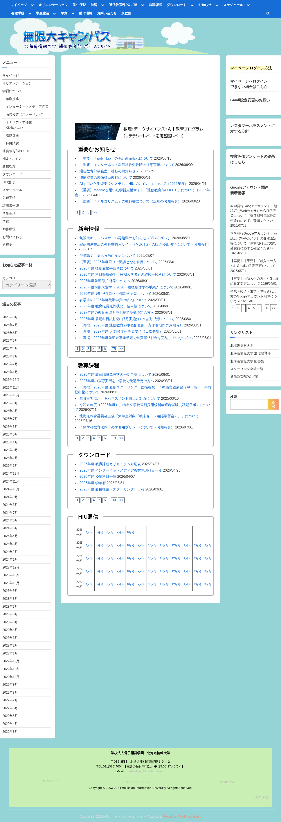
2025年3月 (10, 450)
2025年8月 (10, 411)
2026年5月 (10, 340)
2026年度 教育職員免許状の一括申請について (115, 306)
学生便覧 (79, 5)
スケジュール (233, 5)
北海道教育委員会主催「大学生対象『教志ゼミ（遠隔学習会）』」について (139, 416)
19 (114, 438)
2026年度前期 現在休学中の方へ (104, 281)
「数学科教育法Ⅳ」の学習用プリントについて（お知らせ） (126, 427)
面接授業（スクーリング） (25, 114)
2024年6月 (10, 520)
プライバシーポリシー (139, 782)
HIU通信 (8, 182)
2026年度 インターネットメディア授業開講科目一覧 (120, 470)
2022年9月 (10, 684)
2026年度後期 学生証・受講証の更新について (115, 293)
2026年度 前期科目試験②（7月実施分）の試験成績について (127, 319)
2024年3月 (10, 544)
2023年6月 (10, 614)
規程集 (126, 13)
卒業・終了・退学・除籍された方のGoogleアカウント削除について (253, 296)
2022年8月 (10, 692)
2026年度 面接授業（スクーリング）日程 (111, 489)
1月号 (187, 545)
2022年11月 (10, 669)
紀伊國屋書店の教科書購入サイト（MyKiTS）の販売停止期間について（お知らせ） (145, 244)
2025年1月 (10, 465)
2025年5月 (10, 434)
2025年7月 (10, 419)
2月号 (197, 545)
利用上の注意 (51, 780)
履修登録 (12, 135)
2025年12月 (11, 379)
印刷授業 (12, 99)
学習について (12, 91)
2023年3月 (10, 638)
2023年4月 (10, 630)
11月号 (164, 545)
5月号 (99, 532)
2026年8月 (10, 317)
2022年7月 (10, 700)
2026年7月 (10, 325)
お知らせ (204, 5)
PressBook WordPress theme (182, 816)
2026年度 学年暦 (92, 483)
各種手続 (17, 13)
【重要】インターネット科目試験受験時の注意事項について (126, 165)
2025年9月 (10, 403)
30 (114, 500)
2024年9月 (10, 497)
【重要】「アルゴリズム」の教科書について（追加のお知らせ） (130, 201)
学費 (64, 13)
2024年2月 (10, 552)
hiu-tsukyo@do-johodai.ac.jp (146, 771)
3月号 (208, 545)
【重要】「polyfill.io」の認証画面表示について (116, 158)
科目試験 (12, 143)
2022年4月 (10, 723)
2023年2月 (10, 645)
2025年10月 (11, 395)
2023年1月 (10, 653)
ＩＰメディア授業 (19, 122)
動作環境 (85, 13)
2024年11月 (10, 481)
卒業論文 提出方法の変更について (107, 255)
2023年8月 (10, 598)
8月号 (130, 532)
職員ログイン (261, 797)
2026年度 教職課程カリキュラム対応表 (110, 464)
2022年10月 (11, 677)
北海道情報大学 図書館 (247, 361)
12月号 (176, 545)
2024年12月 (11, 473)
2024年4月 (10, 536)
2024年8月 (10, 505)
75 (114, 349)
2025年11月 (10, 387)
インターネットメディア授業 (27, 106)
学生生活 (42, 13)
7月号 (120, 532)
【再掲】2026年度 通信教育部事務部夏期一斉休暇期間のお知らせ (131, 325)
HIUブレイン (11, 158)
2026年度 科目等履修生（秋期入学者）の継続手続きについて (127, 274)
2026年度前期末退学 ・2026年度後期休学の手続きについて (126, 287)
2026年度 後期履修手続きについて (106, 268)
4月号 (89, 532)
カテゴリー (10, 278)
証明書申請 (10, 206)
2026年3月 (10, 356)
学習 (94, 5)
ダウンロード (177, 5)
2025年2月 (10, 458)
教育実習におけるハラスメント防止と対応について (119, 398)
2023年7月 (10, 606)
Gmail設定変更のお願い (250, 100)
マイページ (19, 5)
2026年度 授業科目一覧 (97, 476)
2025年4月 (10, 442)
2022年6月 (10, 708)
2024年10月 (11, 489)
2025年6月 (10, 426)
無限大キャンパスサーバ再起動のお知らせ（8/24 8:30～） (125, 238)
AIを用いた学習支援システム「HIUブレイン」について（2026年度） (133, 184)
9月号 (141, 545)
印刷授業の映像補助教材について (105, 177)
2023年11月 (10, 575)
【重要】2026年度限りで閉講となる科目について (118, 262)
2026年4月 (10, 348)
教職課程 (155, 5)
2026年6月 (10, 333)
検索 (233, 397)
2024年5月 (10, 528)
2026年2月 (10, 364)
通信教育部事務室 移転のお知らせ (107, 171)
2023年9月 (10, 590)
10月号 (152, 545)
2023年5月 (10, 622)
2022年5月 (10, 716)
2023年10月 (11, 583)
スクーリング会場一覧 (246, 369)
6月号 (110, 532)
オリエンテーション (53, 5)
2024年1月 (10, 559)
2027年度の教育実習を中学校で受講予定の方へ (116, 312)
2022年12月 (11, 661)
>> (95, 212)
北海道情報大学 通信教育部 (250, 353)
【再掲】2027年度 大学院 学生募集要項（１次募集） (121, 331)
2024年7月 (10, 512)
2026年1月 (10, 372)
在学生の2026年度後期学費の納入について (113, 300)
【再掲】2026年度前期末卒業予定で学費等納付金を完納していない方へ (136, 338)
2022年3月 (10, 731)
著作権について (229, 782)
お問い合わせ (107, 13)
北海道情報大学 (241, 345)
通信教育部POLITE (123, 5)
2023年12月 (11, 567)
